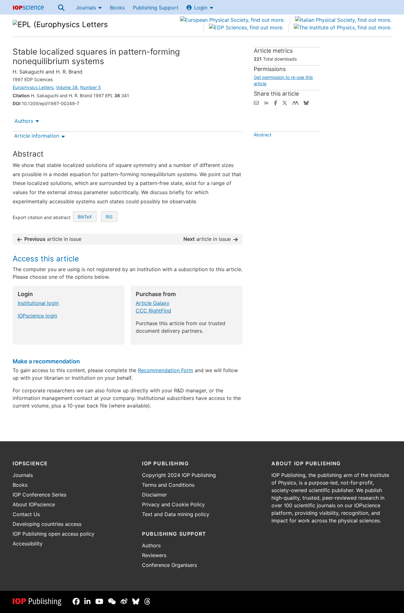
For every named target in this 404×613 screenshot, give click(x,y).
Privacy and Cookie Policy (173, 504)
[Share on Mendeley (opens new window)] (295, 102)
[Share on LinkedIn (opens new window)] (266, 102)
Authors (24, 121)
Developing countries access (47, 524)
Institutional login (38, 303)
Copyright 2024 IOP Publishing (179, 475)
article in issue (52, 239)
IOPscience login (37, 315)
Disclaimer (154, 494)
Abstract (262, 134)
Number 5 (90, 87)
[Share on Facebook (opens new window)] (275, 102)
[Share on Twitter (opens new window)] (284, 102)
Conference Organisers (169, 565)
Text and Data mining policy (175, 514)
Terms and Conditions (168, 485)
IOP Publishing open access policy (53, 534)
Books (117, 7)
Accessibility (28, 543)
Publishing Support (155, 7)
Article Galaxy (152, 303)
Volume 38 (67, 87)
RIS (109, 216)
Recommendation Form (165, 370)
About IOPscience (34, 504)
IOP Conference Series (39, 494)
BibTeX (85, 216)
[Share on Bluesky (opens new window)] (306, 102)
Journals (86, 7)
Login (200, 7)
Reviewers (154, 555)
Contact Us (26, 514)
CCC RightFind (153, 310)
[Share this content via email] (256, 102)
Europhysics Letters (33, 87)
